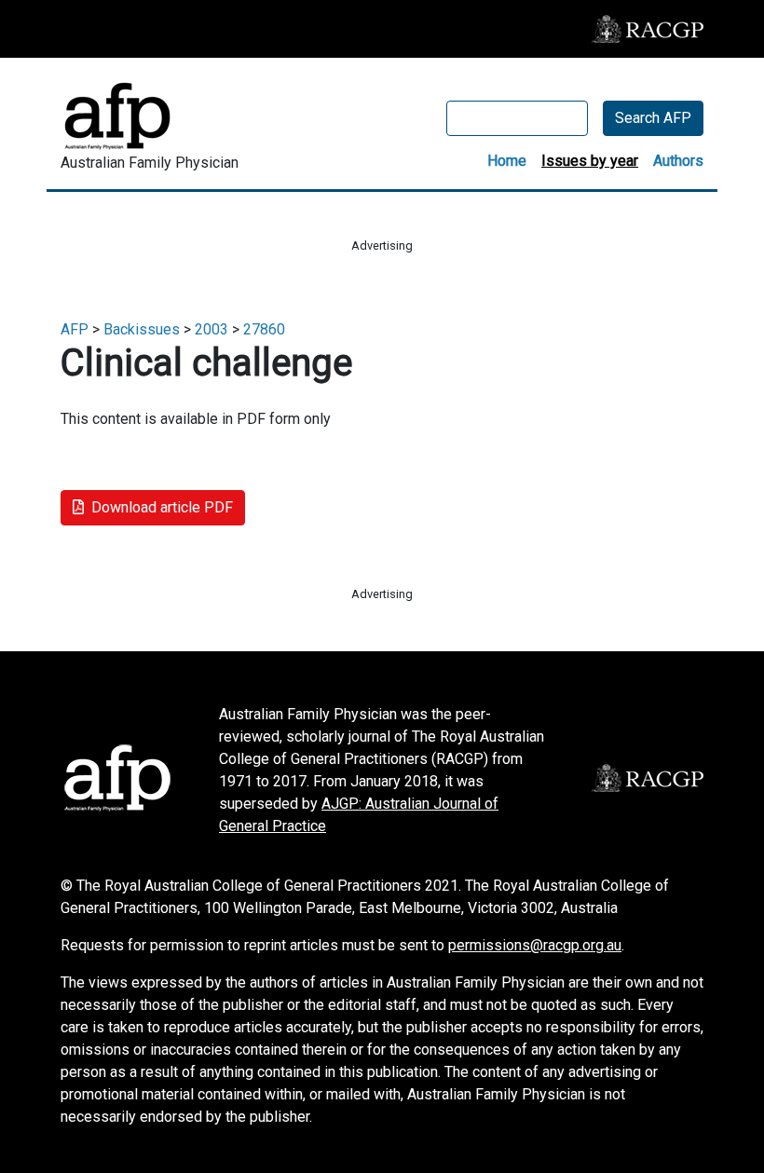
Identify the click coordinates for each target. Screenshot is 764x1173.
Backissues (141, 329)
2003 (211, 329)
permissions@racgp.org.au (534, 945)
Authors (678, 161)
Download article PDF (162, 507)
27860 (264, 329)
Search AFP (653, 118)
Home (506, 161)
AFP (75, 329)
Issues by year (589, 161)
